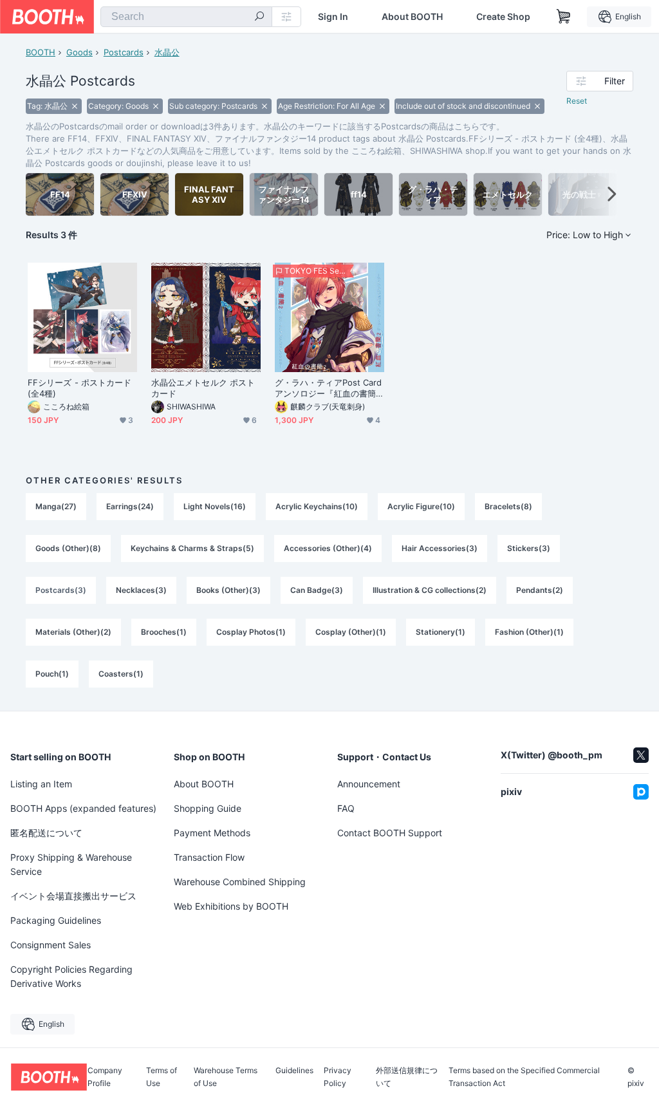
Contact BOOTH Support (389, 832)
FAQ (346, 808)
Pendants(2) (539, 590)
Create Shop (503, 16)
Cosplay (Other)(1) (350, 632)
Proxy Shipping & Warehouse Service (71, 864)
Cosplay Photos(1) (251, 632)
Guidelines (294, 1071)
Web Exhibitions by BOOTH (231, 906)
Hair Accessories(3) (440, 548)
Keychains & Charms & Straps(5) (192, 548)
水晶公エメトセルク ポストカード (203, 387)
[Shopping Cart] (563, 16)
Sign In (333, 16)
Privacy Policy (337, 1077)
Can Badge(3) (316, 590)
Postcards (124, 52)
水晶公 (167, 52)
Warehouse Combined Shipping (240, 881)
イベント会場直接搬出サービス (73, 895)
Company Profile (105, 1077)
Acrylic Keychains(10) (316, 506)
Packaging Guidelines (55, 920)
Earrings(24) (130, 506)
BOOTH (40, 52)
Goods (79, 52)
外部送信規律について (407, 1077)
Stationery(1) (440, 632)
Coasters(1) (121, 674)
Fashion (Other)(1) (529, 632)
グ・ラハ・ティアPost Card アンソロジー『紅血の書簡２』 (328, 388)
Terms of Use (161, 1077)
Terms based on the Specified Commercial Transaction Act (524, 1077)
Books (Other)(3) (228, 590)
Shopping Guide (207, 808)
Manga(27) (56, 506)
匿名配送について (46, 832)
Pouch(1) (52, 674)
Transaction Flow (209, 857)
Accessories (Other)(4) (328, 548)
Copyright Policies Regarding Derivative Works (71, 976)
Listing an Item (41, 783)
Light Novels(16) (214, 506)
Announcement (368, 783)
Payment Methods (212, 832)
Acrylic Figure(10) (421, 506)
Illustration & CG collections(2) (430, 590)
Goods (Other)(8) (68, 548)
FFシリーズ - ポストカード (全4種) (79, 387)
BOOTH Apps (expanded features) (83, 808)
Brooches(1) (164, 632)
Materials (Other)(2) (73, 632)
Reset (576, 101)
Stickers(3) (528, 548)
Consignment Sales (50, 944)
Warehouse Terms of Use (225, 1077)
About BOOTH (412, 16)
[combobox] (186, 16)
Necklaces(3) (141, 590)
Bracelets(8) (508, 506)
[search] (259, 17)
